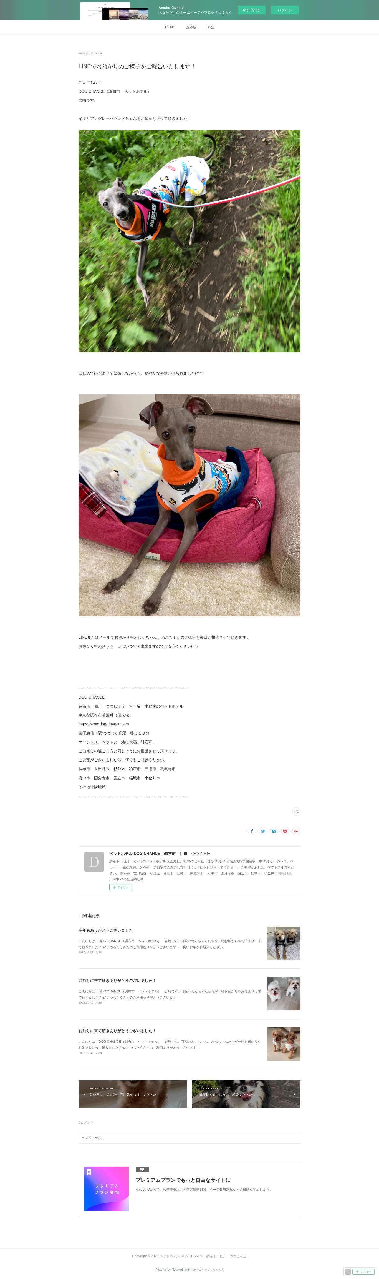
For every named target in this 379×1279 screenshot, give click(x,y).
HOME (170, 26)
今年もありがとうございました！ (108, 930)
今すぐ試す (251, 9)
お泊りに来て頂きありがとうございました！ (117, 980)
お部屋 (191, 26)
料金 (210, 26)
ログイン (285, 10)
